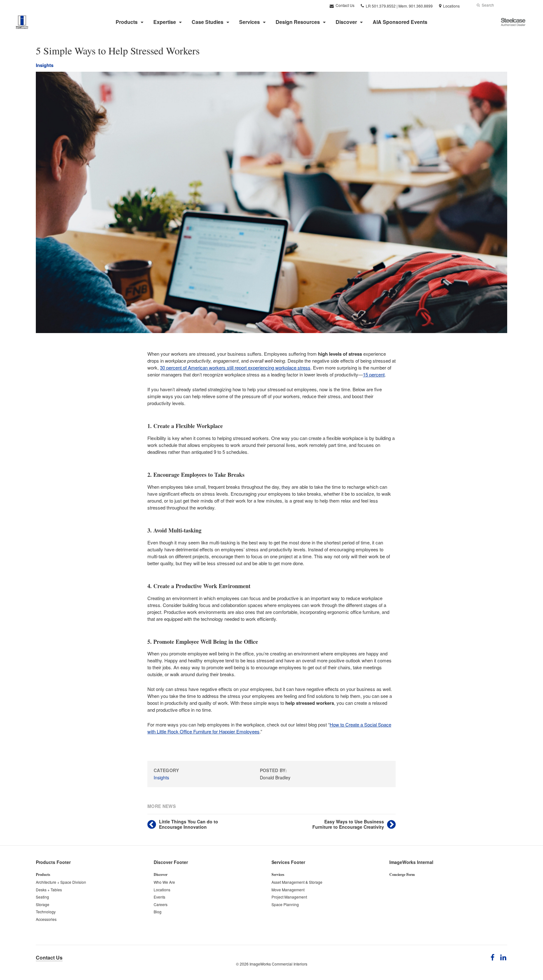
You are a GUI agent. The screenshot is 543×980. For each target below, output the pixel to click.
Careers (160, 904)
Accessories (46, 919)
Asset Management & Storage (297, 882)
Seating (42, 896)
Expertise (164, 21)
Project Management (289, 896)
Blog (158, 911)
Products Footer (53, 862)
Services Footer (288, 862)
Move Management (288, 889)
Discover (346, 21)
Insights (44, 65)
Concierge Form (402, 874)
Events (159, 896)
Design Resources (298, 21)
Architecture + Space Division (61, 882)
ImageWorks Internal (411, 862)
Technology (46, 911)
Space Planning (285, 904)
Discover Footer (171, 862)
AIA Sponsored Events (400, 21)
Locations (162, 889)
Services (249, 21)
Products (127, 21)
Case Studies (207, 21)
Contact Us (344, 5)
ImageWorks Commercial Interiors (278, 963)
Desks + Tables (49, 889)
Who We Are (164, 882)
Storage (42, 904)
